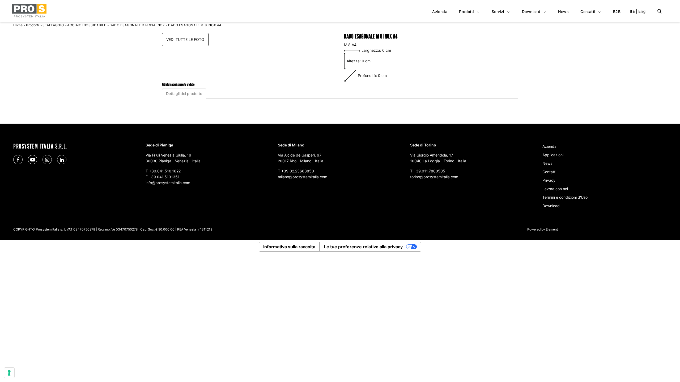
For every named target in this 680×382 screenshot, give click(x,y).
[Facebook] (18, 159)
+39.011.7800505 (429, 171)
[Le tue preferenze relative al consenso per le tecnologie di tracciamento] (9, 373)
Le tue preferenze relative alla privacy (363, 246)
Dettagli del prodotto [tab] (184, 93)
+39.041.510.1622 (165, 171)
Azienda (549, 146)
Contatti (549, 172)
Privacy (548, 180)
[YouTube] (32, 159)
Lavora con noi (555, 188)
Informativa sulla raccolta (289, 246)
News (547, 163)
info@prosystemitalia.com (168, 182)
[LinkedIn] (61, 159)
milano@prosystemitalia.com (302, 177)
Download (551, 205)
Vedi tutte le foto (185, 39)
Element (552, 229)
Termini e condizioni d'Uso (565, 197)
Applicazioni (552, 155)
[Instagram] (47, 159)
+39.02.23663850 (297, 171)
